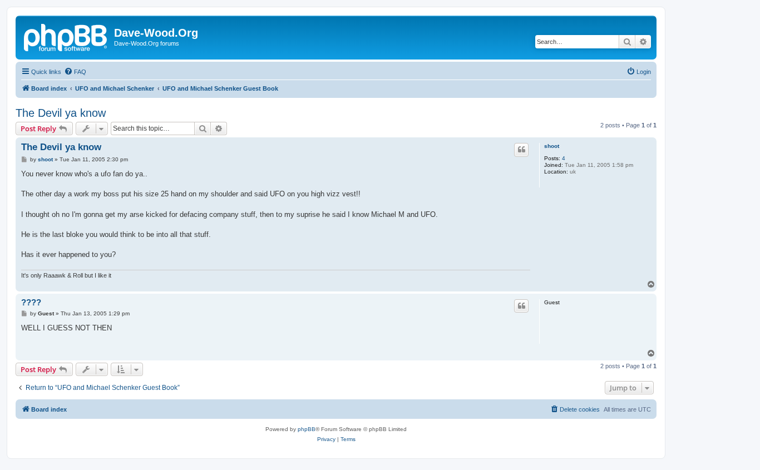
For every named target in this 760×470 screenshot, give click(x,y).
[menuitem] (75, 71)
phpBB (306, 429)
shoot (551, 146)
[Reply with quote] (521, 149)
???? (31, 302)
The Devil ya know (61, 113)
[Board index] (66, 36)
